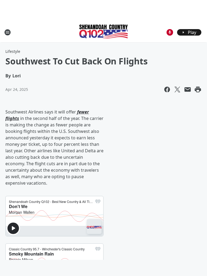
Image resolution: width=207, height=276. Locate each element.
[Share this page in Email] (187, 89)
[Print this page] (198, 89)
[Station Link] (103, 32)
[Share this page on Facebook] (167, 89)
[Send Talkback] (170, 32)
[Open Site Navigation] (7, 32)
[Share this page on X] (177, 89)
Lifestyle (12, 51)
